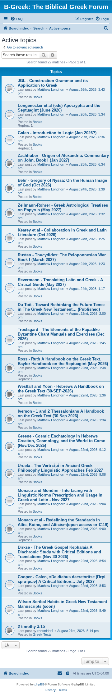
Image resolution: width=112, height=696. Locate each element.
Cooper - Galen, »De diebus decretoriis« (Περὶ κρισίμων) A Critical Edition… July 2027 (61, 579)
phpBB (39, 684)
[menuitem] (16, 19)
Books (37, 97)
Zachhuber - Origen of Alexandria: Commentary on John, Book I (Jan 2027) (63, 158)
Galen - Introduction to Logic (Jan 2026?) (57, 132)
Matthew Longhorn (51, 89)
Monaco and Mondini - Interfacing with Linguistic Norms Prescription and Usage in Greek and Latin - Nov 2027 (60, 495)
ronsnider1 (45, 631)
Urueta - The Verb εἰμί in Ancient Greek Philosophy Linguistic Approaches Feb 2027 (60, 468)
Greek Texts (42, 634)
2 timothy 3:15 (31, 626)
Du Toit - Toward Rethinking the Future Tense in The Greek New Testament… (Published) (61, 307)
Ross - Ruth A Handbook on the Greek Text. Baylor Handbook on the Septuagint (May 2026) (63, 361)
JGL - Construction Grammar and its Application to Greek (53, 83)
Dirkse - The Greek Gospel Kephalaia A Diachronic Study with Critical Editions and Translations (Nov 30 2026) (59, 552)
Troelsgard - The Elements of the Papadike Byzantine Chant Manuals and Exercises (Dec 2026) (61, 334)
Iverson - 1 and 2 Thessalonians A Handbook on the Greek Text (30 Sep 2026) (61, 413)
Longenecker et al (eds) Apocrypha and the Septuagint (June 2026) (59, 107)
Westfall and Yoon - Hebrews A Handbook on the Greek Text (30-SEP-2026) (61, 388)
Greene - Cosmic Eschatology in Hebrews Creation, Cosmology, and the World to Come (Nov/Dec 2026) (61, 441)
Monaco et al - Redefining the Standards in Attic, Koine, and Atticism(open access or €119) (63, 522)
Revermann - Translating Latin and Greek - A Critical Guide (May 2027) (60, 282)
